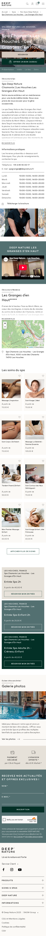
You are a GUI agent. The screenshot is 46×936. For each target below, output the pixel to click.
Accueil (5, 12)
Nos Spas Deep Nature (29, 12)
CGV (4, 931)
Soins (36, 70)
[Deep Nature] (6, 4)
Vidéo (19, 70)
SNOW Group (29, 912)
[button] (23, 331)
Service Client (9, 864)
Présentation (8, 70)
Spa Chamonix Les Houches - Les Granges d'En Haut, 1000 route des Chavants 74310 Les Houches (25, 355)
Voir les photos (8, 739)
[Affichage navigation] (43, 3)
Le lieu (28, 70)
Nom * (5, 786)
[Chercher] (27, 4)
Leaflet (30, 347)
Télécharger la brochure (18, 204)
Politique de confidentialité (13, 927)
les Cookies (18, 837)
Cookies (5, 923)
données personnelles (34, 837)
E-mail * (6, 797)
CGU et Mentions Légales (13, 919)
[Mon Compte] (32, 3)
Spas (14, 12)
